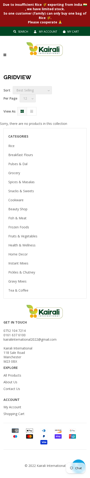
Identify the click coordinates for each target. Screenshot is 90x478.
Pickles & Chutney (21, 272)
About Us (10, 382)
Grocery (14, 173)
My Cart (73, 32)
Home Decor (18, 254)
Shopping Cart (13, 414)
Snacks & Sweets (21, 191)
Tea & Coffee (18, 290)
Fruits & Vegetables (22, 236)
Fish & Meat (17, 218)
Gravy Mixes (17, 281)
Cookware (16, 200)
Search (23, 32)
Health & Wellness (22, 245)
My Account (47, 32)
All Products (12, 375)
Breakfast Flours (20, 155)
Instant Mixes (18, 263)
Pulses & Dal (17, 164)
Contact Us (11, 389)
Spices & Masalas (21, 182)
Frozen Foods (18, 227)
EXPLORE (10, 367)
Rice (11, 146)
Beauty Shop (17, 209)
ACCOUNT (11, 399)
